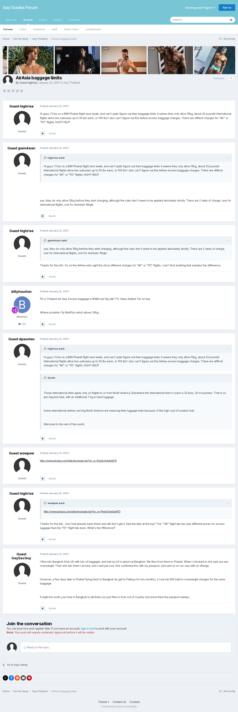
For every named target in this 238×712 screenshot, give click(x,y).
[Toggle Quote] (45, 157)
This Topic (216, 19)
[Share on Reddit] (17, 678)
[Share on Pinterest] (29, 678)
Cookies (135, 701)
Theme (103, 701)
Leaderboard (93, 29)
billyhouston (21, 292)
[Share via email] (23, 678)
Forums (8, 29)
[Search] (231, 20)
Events (43, 19)
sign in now (88, 628)
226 (23, 323)
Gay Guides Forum (20, 7)
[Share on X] (5, 678)
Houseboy (74, 19)
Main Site (11, 19)
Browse (28, 19)
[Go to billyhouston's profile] (22, 304)
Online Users (71, 29)
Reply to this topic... (38, 647)
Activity (58, 19)
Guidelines (39, 29)
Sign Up (227, 7)
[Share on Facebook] (11, 678)
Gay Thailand (72, 82)
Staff (54, 29)
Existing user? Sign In (200, 7)
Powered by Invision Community (119, 706)
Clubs (23, 29)
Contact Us (119, 701)
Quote (52, 133)
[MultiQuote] (42, 133)
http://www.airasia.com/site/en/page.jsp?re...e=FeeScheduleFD (78, 460)
